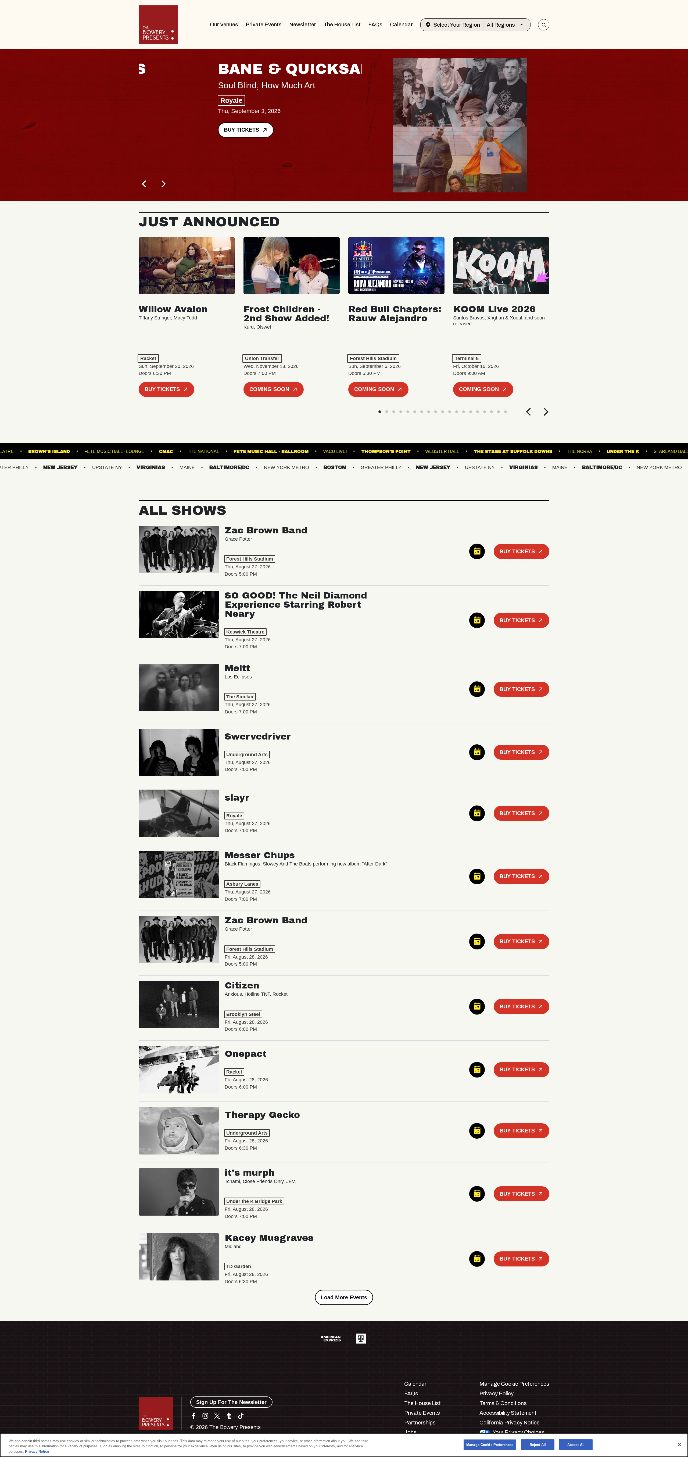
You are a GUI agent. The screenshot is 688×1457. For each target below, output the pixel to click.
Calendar (401, 24)
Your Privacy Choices (518, 1432)
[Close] (679, 1445)
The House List (342, 24)
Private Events (264, 24)
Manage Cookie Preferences (489, 1444)
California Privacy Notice (509, 1423)
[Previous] (144, 184)
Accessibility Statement (507, 1413)
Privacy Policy (496, 1393)
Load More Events (344, 1297)
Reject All (538, 1444)
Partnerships (420, 1423)
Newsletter (302, 24)
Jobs (410, 1432)
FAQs (375, 24)
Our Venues (224, 24)
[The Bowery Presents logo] (158, 24)
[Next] (163, 184)
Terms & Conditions (503, 1403)
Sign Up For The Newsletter (231, 1402)
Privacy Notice (37, 1451)
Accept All (576, 1444)
